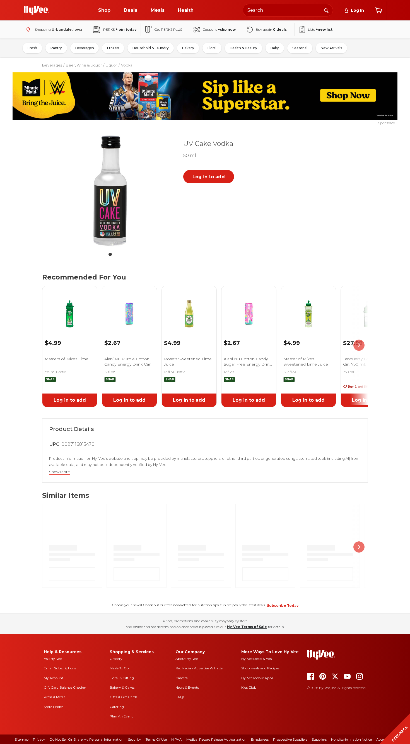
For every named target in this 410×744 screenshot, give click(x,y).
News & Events (187, 687)
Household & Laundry (150, 48)
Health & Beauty (243, 48)
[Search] (326, 10)
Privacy (39, 739)
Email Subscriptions (60, 668)
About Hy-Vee (186, 659)
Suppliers (319, 739)
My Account (53, 678)
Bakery (188, 48)
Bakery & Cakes (122, 687)
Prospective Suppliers (290, 739)
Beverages (84, 48)
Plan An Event (121, 716)
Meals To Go (119, 668)
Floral (212, 48)
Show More (59, 472)
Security (134, 739)
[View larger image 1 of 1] (110, 191)
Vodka (126, 65)
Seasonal (299, 48)
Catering (117, 707)
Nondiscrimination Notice (351, 739)
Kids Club (248, 687)
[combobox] (288, 10)
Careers (181, 678)
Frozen (113, 48)
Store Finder (53, 707)
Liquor (111, 65)
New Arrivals (331, 48)
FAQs (179, 697)
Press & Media (55, 697)
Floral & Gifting (122, 678)
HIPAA (176, 739)
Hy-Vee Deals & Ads (256, 659)
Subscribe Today (282, 605)
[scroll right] (359, 345)
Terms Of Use (156, 739)
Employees (260, 739)
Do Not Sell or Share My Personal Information (87, 739)
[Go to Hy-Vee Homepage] (36, 10)
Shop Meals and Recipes (260, 668)
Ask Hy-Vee (53, 659)
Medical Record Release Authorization (216, 739)
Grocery (116, 659)
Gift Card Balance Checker (65, 687)
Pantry (56, 48)
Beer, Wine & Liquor (84, 65)
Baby (275, 48)
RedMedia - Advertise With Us (199, 668)
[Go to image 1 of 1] (110, 254)
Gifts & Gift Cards (123, 697)
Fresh (32, 48)
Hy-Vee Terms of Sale (247, 627)
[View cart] (378, 10)
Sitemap (21, 739)
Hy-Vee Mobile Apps (257, 678)
